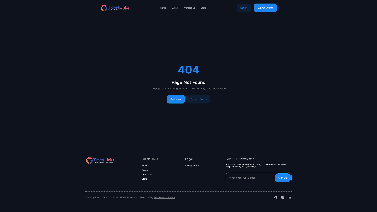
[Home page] (115, 7)
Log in (243, 7)
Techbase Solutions (164, 197)
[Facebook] (275, 197)
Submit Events (265, 7)
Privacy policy (192, 166)
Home (163, 8)
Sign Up (282, 177)
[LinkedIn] (290, 197)
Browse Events (199, 99)
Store (203, 8)
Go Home (175, 99)
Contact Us (189, 8)
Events (175, 8)
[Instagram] (283, 197)
